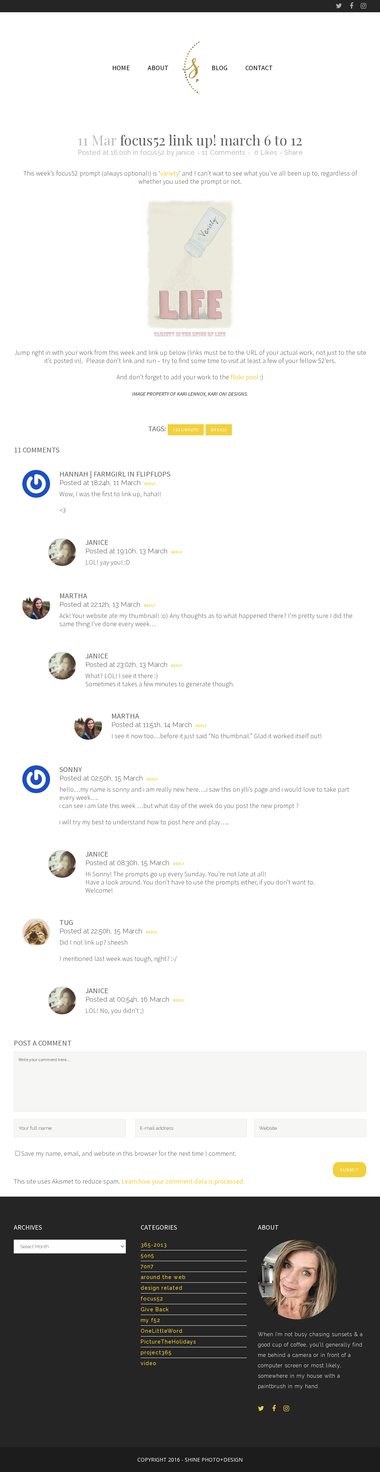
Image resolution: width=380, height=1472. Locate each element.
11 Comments (223, 152)
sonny (70, 769)
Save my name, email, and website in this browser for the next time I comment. (128, 1153)
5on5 (147, 1256)
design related (162, 1288)
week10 (219, 429)
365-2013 (154, 1245)
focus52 (152, 152)
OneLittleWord (162, 1331)
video (149, 1363)
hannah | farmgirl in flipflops (114, 473)
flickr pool (244, 377)
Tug (66, 922)
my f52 (150, 1320)
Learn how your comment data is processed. (183, 1181)
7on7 (147, 1266)
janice (185, 152)
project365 (156, 1352)
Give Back (155, 1309)
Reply (149, 484)
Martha (73, 595)
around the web (163, 1277)
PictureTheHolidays (168, 1342)
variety (169, 173)
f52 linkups (186, 429)
